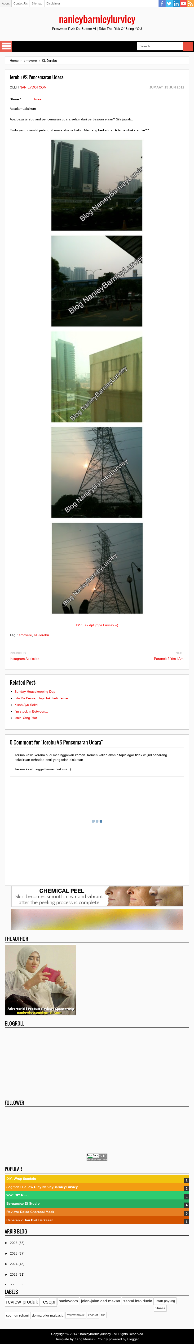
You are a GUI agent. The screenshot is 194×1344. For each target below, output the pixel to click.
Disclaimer (53, 3)
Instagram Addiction (24, 659)
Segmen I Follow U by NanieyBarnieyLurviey (42, 1187)
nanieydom (68, 1301)
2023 (14, 1274)
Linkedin (176, 3)
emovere (25, 635)
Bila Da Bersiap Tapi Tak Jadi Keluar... (42, 698)
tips (103, 1314)
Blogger (133, 1339)
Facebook (162, 3)
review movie (76, 1315)
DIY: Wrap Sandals (21, 1179)
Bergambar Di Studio (23, 1203)
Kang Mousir (84, 1339)
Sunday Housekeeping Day (34, 691)
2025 (14, 1253)
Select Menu (6, 46)
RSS (190, 3)
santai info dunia (137, 1301)
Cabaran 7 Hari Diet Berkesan (29, 1220)
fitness (160, 1308)
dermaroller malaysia (47, 1315)
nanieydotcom (33, 87)
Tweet (37, 99)
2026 (14, 1243)
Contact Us (20, 3)
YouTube (183, 3)
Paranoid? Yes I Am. (169, 659)
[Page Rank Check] (97, 1160)
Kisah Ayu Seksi (26, 705)
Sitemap (37, 3)
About (5, 3)
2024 (14, 1264)
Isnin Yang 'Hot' (26, 718)
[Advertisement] (97, 1062)
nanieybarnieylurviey (97, 19)
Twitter (169, 3)
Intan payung (165, 1301)
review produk (22, 1302)
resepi (48, 1302)
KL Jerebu (41, 635)
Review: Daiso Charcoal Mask (30, 1212)
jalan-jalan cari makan (100, 1301)
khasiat (93, 1315)
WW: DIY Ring (17, 1195)
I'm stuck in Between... (31, 711)
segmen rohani (17, 1315)
